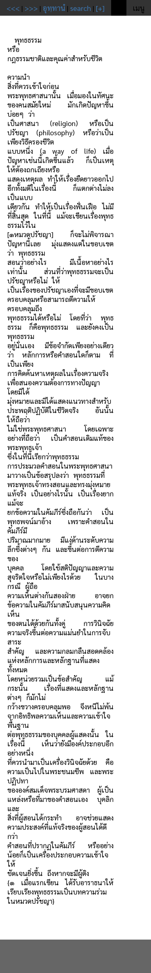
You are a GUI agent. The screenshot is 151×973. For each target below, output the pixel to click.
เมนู (139, 7)
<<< (13, 7)
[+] (100, 7)
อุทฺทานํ (54, 7)
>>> (31, 7)
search (80, 7)
